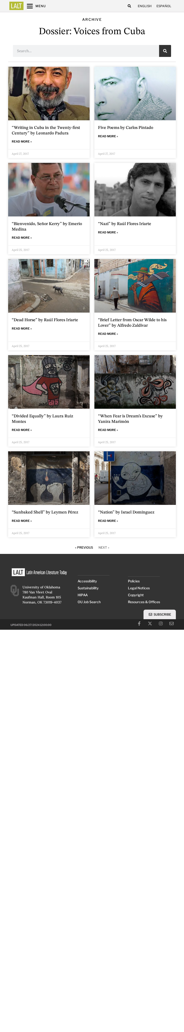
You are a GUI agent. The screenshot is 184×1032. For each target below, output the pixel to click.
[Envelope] (171, 623)
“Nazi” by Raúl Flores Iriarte (124, 224)
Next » (103, 547)
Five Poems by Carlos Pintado (125, 128)
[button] (129, 6)
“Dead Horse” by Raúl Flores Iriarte (45, 320)
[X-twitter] (150, 623)
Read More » (22, 141)
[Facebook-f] (139, 623)
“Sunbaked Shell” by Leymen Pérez (45, 512)
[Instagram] (160, 623)
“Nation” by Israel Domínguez (126, 512)
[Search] (165, 51)
